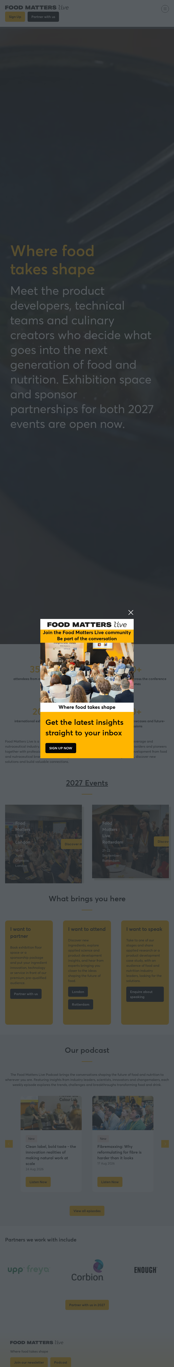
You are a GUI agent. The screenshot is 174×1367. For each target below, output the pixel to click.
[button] (131, 612)
